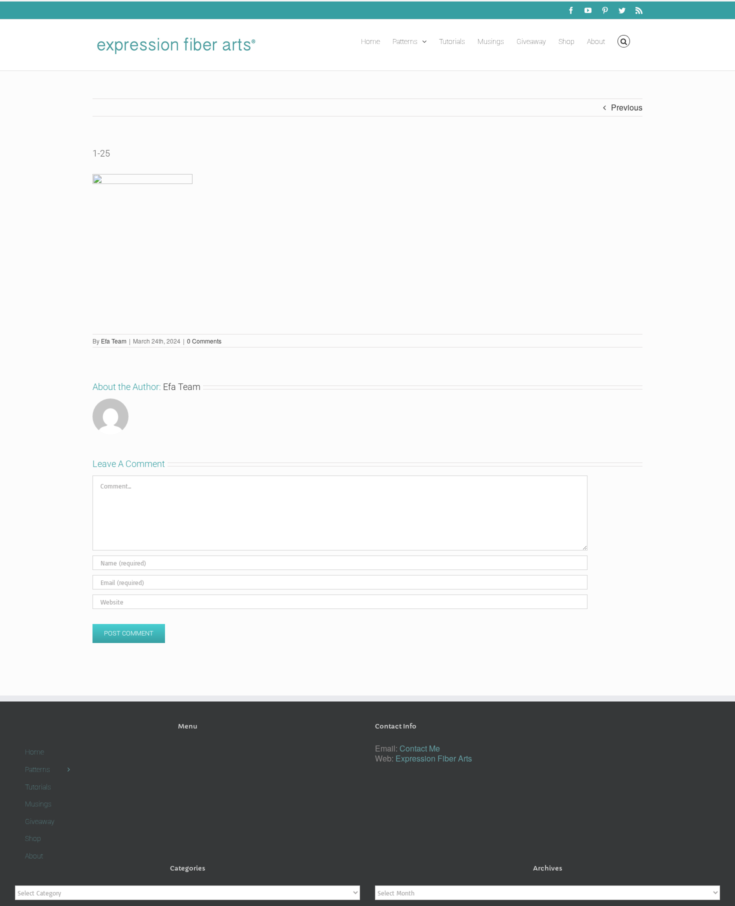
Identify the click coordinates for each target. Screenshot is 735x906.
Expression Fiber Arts (434, 758)
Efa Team (113, 340)
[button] (624, 41)
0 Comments (204, 340)
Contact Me (420, 748)
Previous (626, 107)
